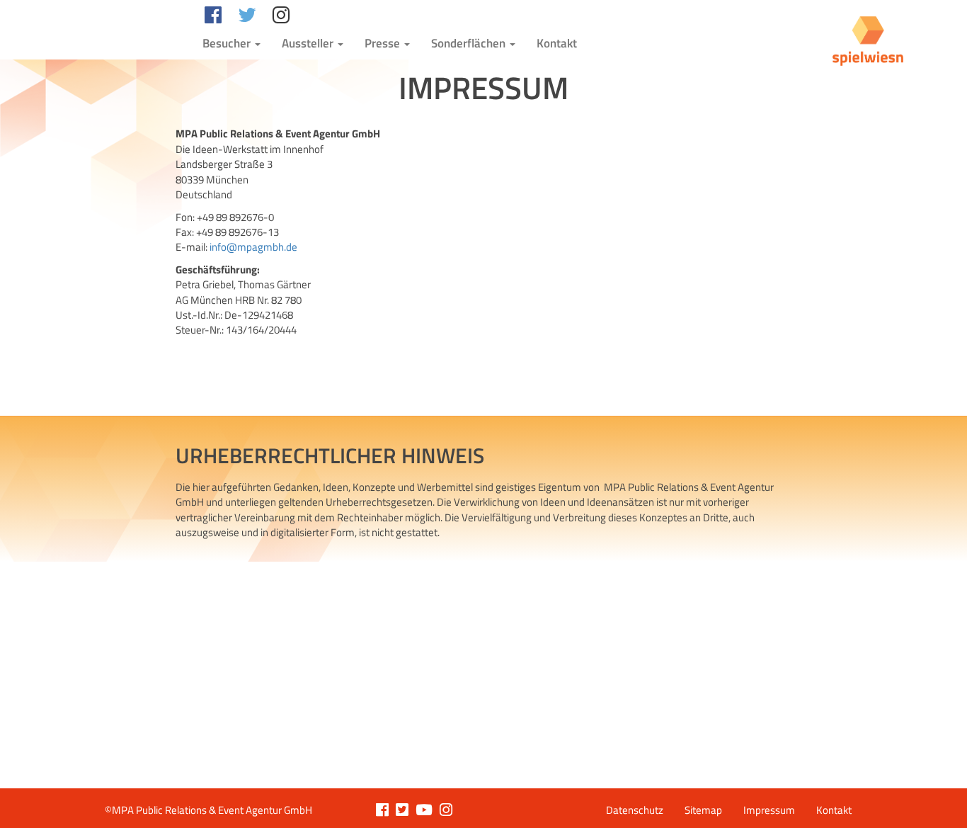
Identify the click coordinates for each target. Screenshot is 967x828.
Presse (384, 43)
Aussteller (309, 43)
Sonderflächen (469, 43)
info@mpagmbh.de (253, 247)
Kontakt (557, 43)
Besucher (227, 43)
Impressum (769, 810)
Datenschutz (634, 810)
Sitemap (703, 810)
